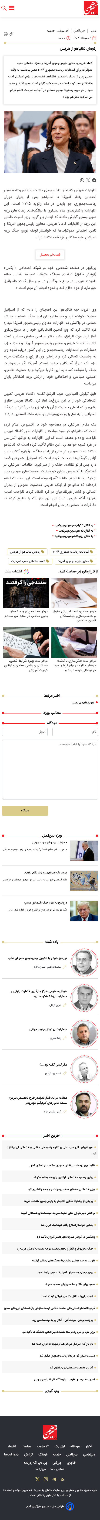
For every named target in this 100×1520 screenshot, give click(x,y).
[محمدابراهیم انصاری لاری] (84, 962)
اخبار (89, 1446)
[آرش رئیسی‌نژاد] (84, 1104)
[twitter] (88, 180)
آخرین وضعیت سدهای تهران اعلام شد (71, 1367)
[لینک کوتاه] (11, 34)
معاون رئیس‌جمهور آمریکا (73, 561)
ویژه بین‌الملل (52, 836)
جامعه (57, 1455)
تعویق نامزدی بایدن (83, 702)
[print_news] (6, 34)
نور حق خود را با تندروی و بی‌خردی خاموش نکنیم (37, 958)
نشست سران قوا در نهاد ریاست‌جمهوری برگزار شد (67, 1356)
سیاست (27, 1446)
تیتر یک (60, 1446)
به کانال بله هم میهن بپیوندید (76, 531)
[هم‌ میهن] (50, 1432)
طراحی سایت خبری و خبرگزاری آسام (45, 1506)
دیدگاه (25, 810)
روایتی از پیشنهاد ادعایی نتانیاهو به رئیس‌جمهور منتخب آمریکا (58, 1201)
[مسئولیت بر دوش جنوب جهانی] (84, 850)
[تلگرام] (54, 1480)
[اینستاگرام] (45, 1480)
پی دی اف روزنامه (35, 1463)
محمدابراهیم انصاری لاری (47, 967)
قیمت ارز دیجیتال (50, 254)
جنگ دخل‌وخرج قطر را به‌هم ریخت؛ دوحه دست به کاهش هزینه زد (55, 1248)
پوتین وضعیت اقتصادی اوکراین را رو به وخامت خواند (63, 1177)
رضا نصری (55, 1038)
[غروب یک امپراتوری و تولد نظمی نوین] (84, 880)
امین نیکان (55, 1005)
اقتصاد (12, 1446)
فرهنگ (43, 1455)
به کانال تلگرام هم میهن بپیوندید (74, 525)
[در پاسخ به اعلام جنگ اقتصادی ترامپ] (84, 910)
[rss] (62, 1480)
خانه (93, 31)
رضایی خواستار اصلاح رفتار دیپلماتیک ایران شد (67, 1225)
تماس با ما (57, 1469)
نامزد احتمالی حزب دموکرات (28, 561)
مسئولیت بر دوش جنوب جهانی (49, 842)
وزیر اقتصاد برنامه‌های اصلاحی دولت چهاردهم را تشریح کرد (61, 1189)
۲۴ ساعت (43, 1446)
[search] (4, 8)
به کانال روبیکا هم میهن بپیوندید (74, 536)
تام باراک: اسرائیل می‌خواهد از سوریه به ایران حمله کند (62, 1344)
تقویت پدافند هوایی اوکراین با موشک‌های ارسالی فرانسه (63, 1260)
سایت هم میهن (31, 1490)
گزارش (29, 1455)
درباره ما (41, 1469)
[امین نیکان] (84, 998)
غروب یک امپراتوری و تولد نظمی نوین (46, 872)
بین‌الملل (79, 31)
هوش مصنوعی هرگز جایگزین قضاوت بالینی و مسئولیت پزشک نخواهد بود (39, 994)
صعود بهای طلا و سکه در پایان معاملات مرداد (70, 1284)
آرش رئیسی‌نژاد (52, 1111)
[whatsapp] (82, 180)
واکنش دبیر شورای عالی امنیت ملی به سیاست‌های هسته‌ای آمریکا (58, 1213)
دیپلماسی (89, 1455)
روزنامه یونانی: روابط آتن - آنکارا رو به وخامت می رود (62, 1320)
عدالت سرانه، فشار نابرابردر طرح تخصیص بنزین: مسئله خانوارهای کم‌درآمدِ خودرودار (38, 1100)
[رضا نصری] (84, 1033)
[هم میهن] (91, 8)
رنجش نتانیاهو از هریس (25, 551)
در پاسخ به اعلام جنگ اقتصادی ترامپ (45, 902)
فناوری (72, 1463)
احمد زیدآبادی (53, 1073)
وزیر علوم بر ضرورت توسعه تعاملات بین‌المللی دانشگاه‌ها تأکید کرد (58, 1332)
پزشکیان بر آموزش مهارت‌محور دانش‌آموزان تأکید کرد (66, 1237)
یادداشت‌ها (12, 1455)
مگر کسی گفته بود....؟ (53, 1064)
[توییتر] (37, 1480)
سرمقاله (75, 1446)
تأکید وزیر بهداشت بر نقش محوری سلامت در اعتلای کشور (62, 1165)
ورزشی (57, 1463)
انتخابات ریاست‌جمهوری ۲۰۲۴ (71, 551)
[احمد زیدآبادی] (84, 1069)
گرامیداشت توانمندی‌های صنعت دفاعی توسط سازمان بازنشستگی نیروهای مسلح (49, 1308)
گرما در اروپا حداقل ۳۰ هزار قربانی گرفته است (67, 1296)
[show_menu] (11, 8)
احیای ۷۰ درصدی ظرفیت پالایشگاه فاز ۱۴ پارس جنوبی (64, 1379)
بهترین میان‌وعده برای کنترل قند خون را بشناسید (65, 1272)
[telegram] (94, 180)
